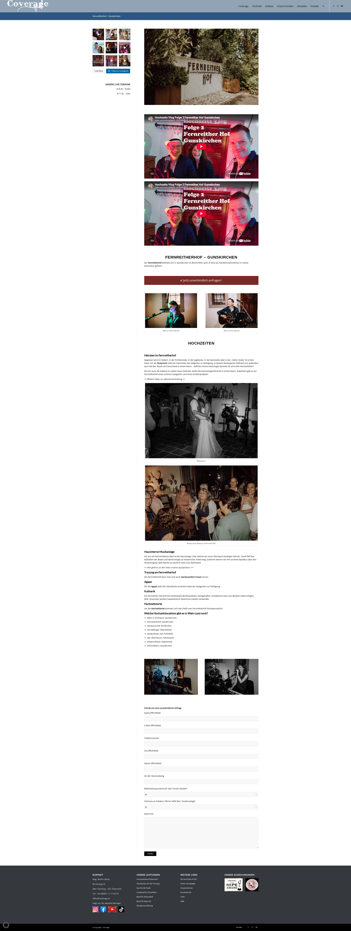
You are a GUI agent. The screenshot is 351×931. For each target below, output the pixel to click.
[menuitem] (243, 6)
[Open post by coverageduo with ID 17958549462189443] (111, 47)
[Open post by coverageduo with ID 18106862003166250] (111, 61)
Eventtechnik (185, 892)
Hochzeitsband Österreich (147, 879)
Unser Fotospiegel (187, 883)
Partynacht (162, 363)
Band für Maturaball (145, 896)
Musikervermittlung (145, 905)
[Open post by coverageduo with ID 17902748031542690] (98, 47)
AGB (182, 901)
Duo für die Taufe (144, 888)
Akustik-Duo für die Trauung (148, 883)
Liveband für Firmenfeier (147, 892)
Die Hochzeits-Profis (188, 879)
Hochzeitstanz (201, 461)
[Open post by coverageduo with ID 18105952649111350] (98, 61)
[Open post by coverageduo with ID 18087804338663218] (124, 61)
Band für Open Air (144, 901)
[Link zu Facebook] (334, 6)
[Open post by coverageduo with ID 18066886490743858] (111, 34)
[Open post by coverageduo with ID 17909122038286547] (124, 34)
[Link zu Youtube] (342, 6)
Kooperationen (186, 888)
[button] (6, 925)
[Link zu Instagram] (338, 6)
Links (182, 896)
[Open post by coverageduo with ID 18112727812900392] (98, 34)
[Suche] (323, 6)
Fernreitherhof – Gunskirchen (107, 16)
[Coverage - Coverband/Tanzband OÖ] (27, 6)
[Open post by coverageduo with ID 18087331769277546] (124, 47)
